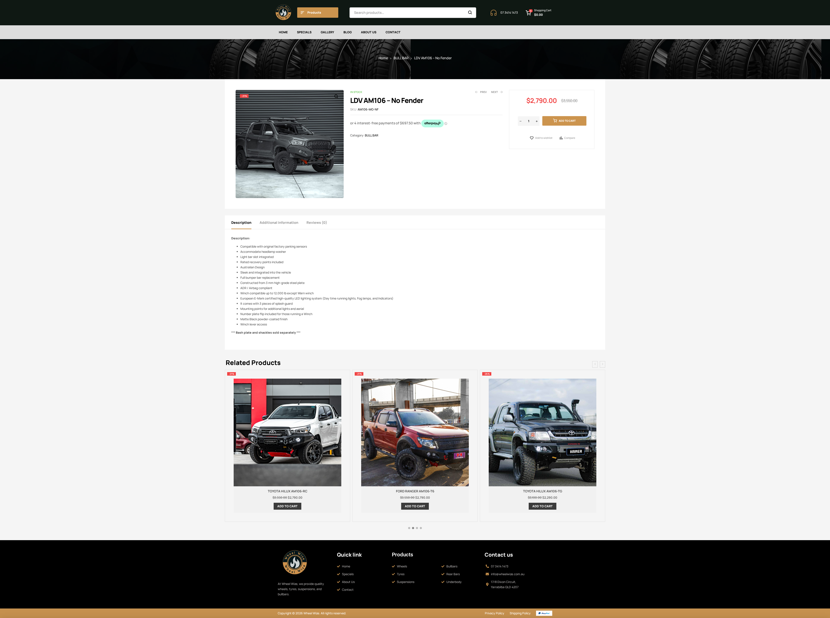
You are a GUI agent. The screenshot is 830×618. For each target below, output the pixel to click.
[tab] (245, 222)
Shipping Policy (520, 613)
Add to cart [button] (287, 506)
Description (241, 222)
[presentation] (595, 364)
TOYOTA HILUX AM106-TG (415, 491)
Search (470, 12)
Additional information (279, 222)
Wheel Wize (311, 613)
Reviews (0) (316, 222)
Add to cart (567, 121)
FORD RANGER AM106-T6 (287, 491)
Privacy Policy (494, 613)
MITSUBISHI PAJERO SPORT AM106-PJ (542, 491)
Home (383, 58)
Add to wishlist (543, 138)
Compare (569, 138)
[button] (336, 96)
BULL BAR (401, 58)
